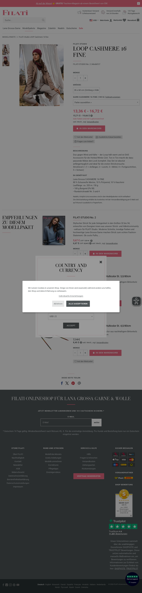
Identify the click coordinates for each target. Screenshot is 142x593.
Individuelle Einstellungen (71, 296)
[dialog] (71, 296)
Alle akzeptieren (78, 304)
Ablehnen (58, 304)
